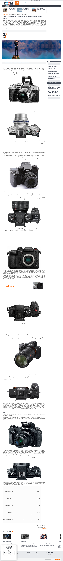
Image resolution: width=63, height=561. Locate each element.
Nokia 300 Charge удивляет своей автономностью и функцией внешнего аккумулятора (53, 92)
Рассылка (49, 554)
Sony (3, 36)
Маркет (42, 0)
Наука (36, 554)
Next (54, 81)
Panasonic (4, 35)
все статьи (59, 61)
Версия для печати (42, 64)
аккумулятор (13, 375)
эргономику (36, 451)
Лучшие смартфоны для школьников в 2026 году (52, 68)
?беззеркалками (20, 418)
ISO (24, 296)
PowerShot (4, 454)
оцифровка (5, 296)
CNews (31, 0)
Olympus (4, 33)
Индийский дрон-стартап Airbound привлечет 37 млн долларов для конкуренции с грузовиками (54, 88)
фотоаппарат (10, 271)
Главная (4, 14)
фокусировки (17, 453)
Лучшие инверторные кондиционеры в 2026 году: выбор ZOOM (26, 9)
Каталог (3, 6)
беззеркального (35, 482)
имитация (43, 198)
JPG (37, 407)
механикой (19, 272)
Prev (54, 64)
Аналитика (34, 0)
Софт (36, 552)
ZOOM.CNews (43, 525)
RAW (35, 408)
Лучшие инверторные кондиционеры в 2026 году (52, 71)
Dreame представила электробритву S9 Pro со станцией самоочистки (54, 95)
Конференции (38, 0)
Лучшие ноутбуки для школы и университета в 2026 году (53, 66)
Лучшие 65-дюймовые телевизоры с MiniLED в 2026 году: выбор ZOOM (41, 9)
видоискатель (35, 193)
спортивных (34, 403)
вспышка (24, 406)
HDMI (34, 327)
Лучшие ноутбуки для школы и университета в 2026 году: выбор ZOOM (11, 9)
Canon (4, 37)
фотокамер (14, 155)
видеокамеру (26, 271)
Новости (10, 6)
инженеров (5, 276)
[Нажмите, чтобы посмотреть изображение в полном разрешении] (24, 102)
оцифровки (22, 198)
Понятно (57, 559)
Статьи (7, 6)
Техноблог (14, 6)
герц (19, 194)
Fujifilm (4, 34)
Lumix (19, 240)
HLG (12, 273)
